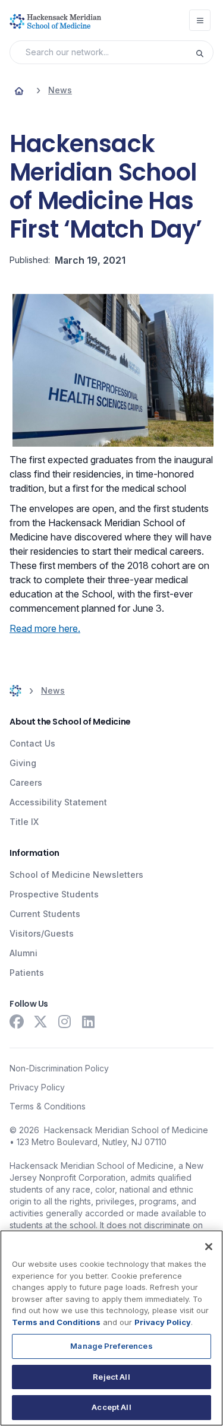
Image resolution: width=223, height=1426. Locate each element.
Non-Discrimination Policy (59, 1068)
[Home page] (19, 90)
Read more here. (45, 628)
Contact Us (32, 743)
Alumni (23, 953)
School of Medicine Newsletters (76, 874)
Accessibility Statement (58, 802)
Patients (27, 972)
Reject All (111, 1376)
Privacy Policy (37, 1087)
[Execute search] (204, 52)
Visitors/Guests (42, 933)
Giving (23, 763)
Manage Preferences (111, 1346)
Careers (26, 782)
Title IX (24, 822)
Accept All (111, 1407)
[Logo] (55, 21)
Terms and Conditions (56, 1322)
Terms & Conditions (48, 1106)
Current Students (45, 914)
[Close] (209, 1247)
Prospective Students (54, 894)
